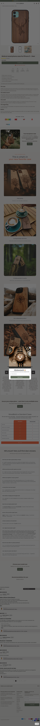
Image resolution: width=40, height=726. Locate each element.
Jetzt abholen (20, 377)
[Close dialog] (30, 347)
